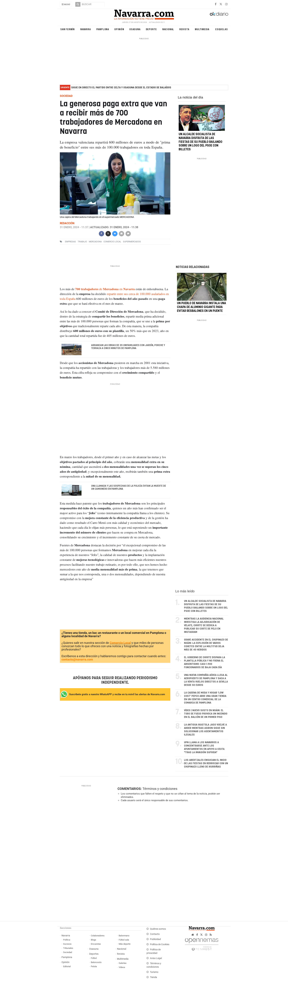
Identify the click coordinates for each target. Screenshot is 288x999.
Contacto (155, 934)
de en (110, 289)
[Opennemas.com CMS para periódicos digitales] (201, 943)
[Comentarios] (128, 233)
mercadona (95, 241)
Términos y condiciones (159, 789)
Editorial (67, 966)
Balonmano (124, 935)
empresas (70, 241)
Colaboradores (97, 935)
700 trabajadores (86, 289)
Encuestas (96, 944)
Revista (184, 29)
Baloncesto (96, 962)
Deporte (151, 29)
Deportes (93, 953)
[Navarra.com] (144, 14)
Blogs (93, 939)
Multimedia (202, 29)
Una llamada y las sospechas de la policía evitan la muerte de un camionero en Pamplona (128, 487)
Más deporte (124, 944)
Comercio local (112, 241)
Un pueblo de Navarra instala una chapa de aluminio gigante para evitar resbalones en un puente (201, 307)
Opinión (119, 29)
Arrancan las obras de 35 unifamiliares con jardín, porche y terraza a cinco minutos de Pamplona (128, 347)
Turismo (154, 972)
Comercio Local (120, 642)
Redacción (67, 223)
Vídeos (122, 967)
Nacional (168, 29)
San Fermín (67, 29)
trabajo (82, 241)
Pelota (94, 966)
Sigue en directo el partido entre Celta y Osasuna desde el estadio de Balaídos (121, 87)
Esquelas (221, 29)
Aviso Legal (156, 958)
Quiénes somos (158, 929)
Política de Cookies (159, 944)
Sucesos (67, 944)
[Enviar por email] (121, 233)
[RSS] (211, 934)
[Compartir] (101, 233)
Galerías (122, 963)
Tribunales (68, 948)
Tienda (153, 977)
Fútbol (94, 958)
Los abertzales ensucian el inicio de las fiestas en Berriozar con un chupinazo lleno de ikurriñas (206, 763)
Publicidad (155, 939)
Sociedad (67, 952)
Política (66, 939)
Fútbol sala (124, 939)
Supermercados (132, 241)
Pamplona (102, 29)
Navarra (85, 29)
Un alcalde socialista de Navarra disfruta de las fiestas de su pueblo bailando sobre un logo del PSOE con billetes (200, 142)
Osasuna (134, 29)
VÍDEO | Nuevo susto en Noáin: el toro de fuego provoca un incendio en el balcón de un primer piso (205, 713)
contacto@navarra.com (77, 659)
